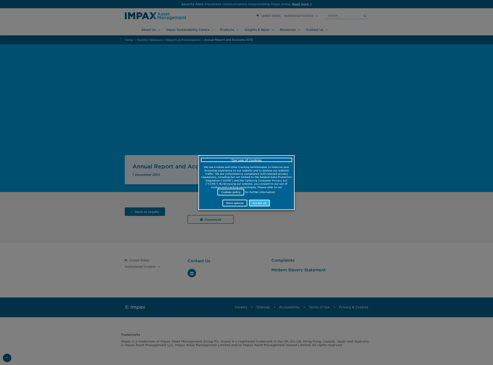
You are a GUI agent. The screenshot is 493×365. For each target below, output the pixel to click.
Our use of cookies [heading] (246, 160)
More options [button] (235, 203)
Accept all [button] (259, 203)
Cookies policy (231, 191)
